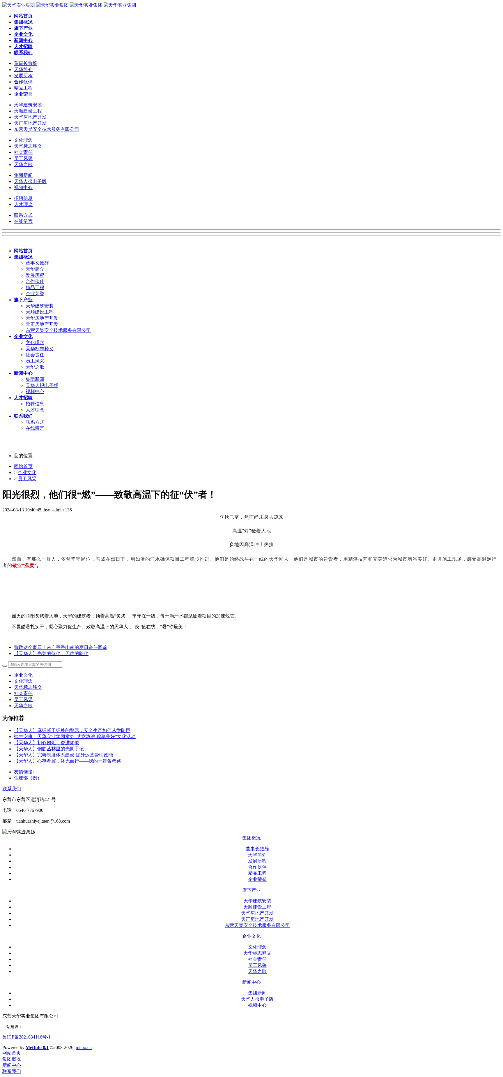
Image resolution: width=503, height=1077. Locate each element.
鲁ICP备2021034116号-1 (26, 1036)
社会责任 (23, 693)
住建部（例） (28, 777)
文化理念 (23, 681)
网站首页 (23, 466)
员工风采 (27, 478)
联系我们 (11, 788)
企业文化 (27, 472)
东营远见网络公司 (39, 1027)
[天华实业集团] (69, 5)
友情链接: (24, 771)
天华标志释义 (28, 687)
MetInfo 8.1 (37, 1047)
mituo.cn (84, 1047)
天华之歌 (23, 705)
